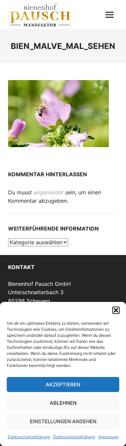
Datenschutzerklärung (29, 436)
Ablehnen (63, 403)
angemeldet (49, 192)
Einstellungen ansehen (63, 421)
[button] (116, 310)
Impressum (108, 436)
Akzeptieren (63, 384)
